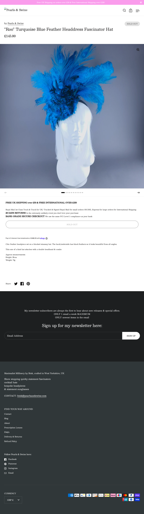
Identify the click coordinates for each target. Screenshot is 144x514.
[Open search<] (124, 10)
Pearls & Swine (16, 23)
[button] (138, 192)
